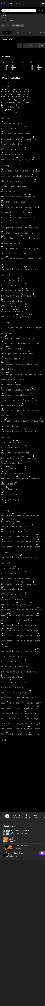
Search (40, 10)
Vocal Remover (22, 3)
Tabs (10, 3)
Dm (16, 815)
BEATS (19, 32)
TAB (29, 32)
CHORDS (6, 32)
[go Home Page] (3, 3)
